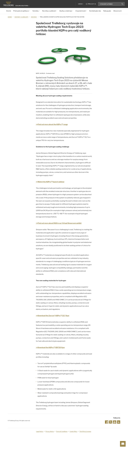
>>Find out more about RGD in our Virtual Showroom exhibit (59, 223)
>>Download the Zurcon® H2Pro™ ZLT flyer (52, 316)
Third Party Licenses (85, 431)
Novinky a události (21, 17)
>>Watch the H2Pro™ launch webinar (50, 182)
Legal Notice (39, 431)
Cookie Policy (73, 431)
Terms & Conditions (61, 431)
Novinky (34, 17)
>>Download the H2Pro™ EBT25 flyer (50, 347)
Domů (10, 17)
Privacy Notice (50, 431)
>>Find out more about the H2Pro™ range (52, 124)
